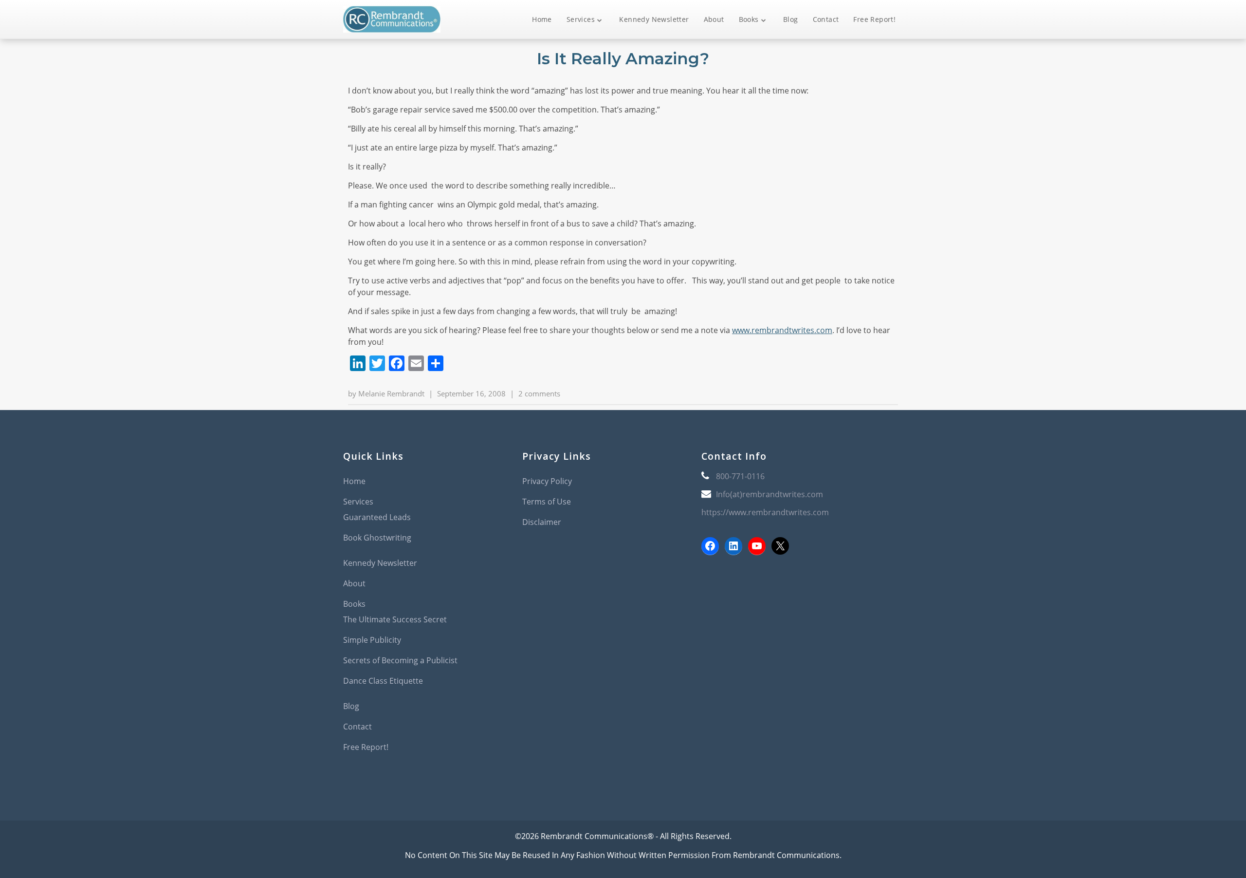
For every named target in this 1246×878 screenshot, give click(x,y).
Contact (826, 19)
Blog (790, 19)
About (714, 19)
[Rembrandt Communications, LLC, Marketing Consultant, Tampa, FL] (716, 601)
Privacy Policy (547, 481)
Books (749, 19)
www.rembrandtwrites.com (782, 330)
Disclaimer (541, 522)
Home (542, 19)
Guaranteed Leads (377, 517)
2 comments (539, 393)
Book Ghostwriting (377, 537)
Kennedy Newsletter (654, 19)
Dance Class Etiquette (383, 680)
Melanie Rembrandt (391, 393)
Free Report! (874, 19)
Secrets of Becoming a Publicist (400, 660)
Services (581, 19)
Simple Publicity (372, 640)
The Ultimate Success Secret (395, 619)
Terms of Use (546, 501)
